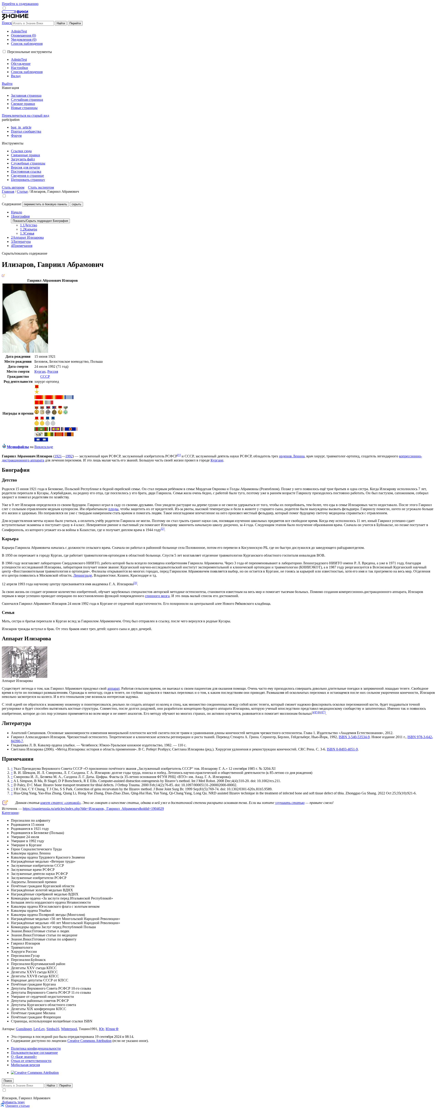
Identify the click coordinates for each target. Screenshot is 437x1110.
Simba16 (52, 1029)
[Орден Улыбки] (38, 435)
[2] (162, 528)
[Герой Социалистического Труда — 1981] (36, 393)
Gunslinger (24, 1029)
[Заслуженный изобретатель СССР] (36, 413)
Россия (52, 371)
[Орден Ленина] (38, 398)
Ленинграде (82, 575)
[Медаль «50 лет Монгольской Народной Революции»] (59, 435)
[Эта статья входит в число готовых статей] (3, 276)
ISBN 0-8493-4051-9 (342, 749)
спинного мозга (157, 596)
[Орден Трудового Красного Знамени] (69, 398)
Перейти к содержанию (20, 4)
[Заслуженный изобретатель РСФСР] (54, 414)
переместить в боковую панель (45, 204)
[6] (320, 712)
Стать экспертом (41, 187)
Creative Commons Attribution (89, 1041)
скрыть (76, 204)
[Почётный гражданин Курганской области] (65, 413)
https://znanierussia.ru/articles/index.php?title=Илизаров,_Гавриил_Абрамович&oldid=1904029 (93, 809)
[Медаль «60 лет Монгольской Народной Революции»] (69, 435)
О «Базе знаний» (24, 1057)
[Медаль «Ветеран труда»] (48, 403)
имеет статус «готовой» (60, 803)
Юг (101, 1029)
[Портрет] (25, 351)
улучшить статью (290, 803)
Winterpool (69, 1029)
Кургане (217, 460)
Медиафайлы (18, 447)
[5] (317, 712)
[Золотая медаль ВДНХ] (36, 424)
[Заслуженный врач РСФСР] (42, 413)
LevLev (39, 1029)
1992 (69, 456)
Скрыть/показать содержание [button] (24, 253)
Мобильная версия (25, 1065)
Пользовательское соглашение (34, 1052)
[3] (135, 583)
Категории (10, 813)
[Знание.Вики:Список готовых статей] (5, 804)
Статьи (22, 191)
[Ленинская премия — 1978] (60, 413)
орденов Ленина (292, 456)
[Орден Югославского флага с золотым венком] (70, 429)
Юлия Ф (112, 1029)
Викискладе (43, 447)
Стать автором (13, 187)
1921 (58, 456)
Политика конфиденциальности (36, 1048)
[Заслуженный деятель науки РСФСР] (48, 414)
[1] (179, 455)
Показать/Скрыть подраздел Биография (40, 221)
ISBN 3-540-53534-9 (354, 737)
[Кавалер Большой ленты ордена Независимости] (56, 430)
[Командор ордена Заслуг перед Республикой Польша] (41, 440)
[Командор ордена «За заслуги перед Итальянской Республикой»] (41, 430)
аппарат (113, 688)
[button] (4, 51)
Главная (8, 191)
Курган (40, 371)
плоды (113, 509)
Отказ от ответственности (31, 1061)
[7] (323, 712)
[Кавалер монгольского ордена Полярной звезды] (48, 435)
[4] (313, 712)
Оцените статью (17, 1105)
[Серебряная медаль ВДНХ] (47, 424)
